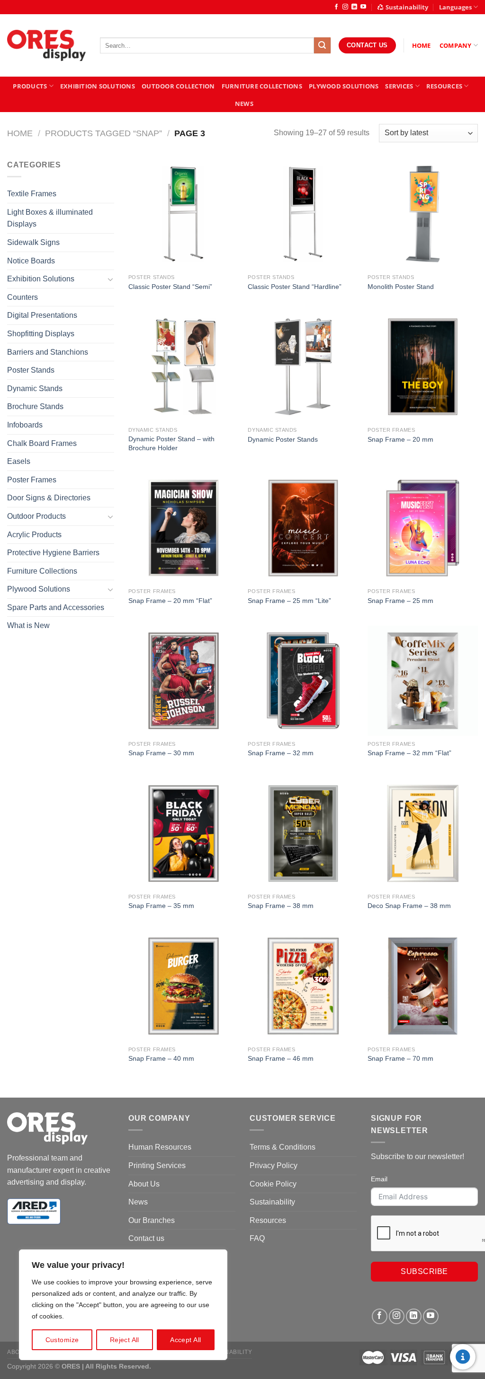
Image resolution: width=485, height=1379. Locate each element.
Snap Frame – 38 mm (281, 905)
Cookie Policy (273, 1184)
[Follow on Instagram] (345, 7)
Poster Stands (30, 370)
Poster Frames (31, 480)
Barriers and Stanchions (47, 352)
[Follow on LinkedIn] (354, 7)
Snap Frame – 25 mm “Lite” (289, 600)
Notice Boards (31, 261)
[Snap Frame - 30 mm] (183, 681)
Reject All (124, 1340)
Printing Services (157, 1165)
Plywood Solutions (343, 86)
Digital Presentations (42, 315)
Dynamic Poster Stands (283, 439)
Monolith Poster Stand (401, 286)
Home (20, 133)
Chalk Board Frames (42, 443)
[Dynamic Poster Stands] (303, 367)
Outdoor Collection (178, 86)
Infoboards (25, 425)
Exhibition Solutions (97, 86)
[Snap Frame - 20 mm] (423, 367)
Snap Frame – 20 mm (400, 439)
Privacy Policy (273, 1165)
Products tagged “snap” (103, 133)
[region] (123, 1304)
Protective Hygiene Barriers (53, 553)
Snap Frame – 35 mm (161, 905)
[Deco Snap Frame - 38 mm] (423, 833)
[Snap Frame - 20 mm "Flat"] (183, 528)
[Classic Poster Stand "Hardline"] (303, 214)
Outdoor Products (36, 516)
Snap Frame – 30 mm (161, 753)
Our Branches (151, 1220)
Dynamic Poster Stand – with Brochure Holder (171, 443)
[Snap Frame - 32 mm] (303, 681)
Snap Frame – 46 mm (281, 1058)
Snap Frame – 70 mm (400, 1058)
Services (399, 86)
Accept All (185, 1340)
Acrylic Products (34, 535)
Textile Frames (31, 194)
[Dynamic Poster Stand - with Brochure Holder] (183, 367)
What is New (28, 625)
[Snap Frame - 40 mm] (183, 986)
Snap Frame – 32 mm (281, 753)
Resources (444, 86)
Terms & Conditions (282, 1147)
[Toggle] (110, 279)
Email (379, 1179)
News (244, 103)
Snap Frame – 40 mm (161, 1058)
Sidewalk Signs (33, 242)
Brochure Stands (35, 406)
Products (30, 86)
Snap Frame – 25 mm (400, 600)
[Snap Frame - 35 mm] (183, 833)
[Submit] (322, 45)
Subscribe (424, 1271)
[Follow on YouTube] (363, 7)
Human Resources (159, 1147)
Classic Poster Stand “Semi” (170, 286)
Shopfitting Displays (40, 334)
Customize (62, 1340)
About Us (144, 1184)
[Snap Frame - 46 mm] (303, 986)
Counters (22, 297)
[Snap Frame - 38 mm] (303, 833)
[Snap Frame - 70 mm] (423, 986)
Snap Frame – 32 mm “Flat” (409, 753)
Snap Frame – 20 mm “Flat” (170, 600)
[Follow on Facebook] (336, 7)
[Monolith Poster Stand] (423, 214)
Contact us (146, 1238)
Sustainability (407, 7)
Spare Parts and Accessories (55, 607)
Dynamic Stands (35, 388)
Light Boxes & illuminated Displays (50, 218)
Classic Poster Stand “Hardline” (294, 286)
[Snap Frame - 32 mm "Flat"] (423, 681)
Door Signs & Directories (48, 498)
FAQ (257, 1238)
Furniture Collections (262, 86)
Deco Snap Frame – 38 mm (409, 905)
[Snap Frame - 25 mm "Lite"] (303, 528)
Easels (18, 461)
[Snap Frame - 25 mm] (423, 528)
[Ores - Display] (46, 45)
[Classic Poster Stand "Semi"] (183, 214)
